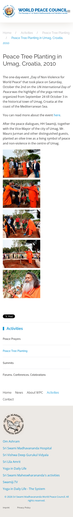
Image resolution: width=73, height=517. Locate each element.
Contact (8, 399)
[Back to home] (35, 11)
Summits (8, 362)
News (19, 392)
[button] (68, 11)
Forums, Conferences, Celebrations (24, 374)
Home (7, 392)
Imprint (6, 507)
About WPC (35, 392)
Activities (53, 392)
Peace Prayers (12, 338)
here (57, 115)
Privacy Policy (24, 507)
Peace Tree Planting (15, 350)
